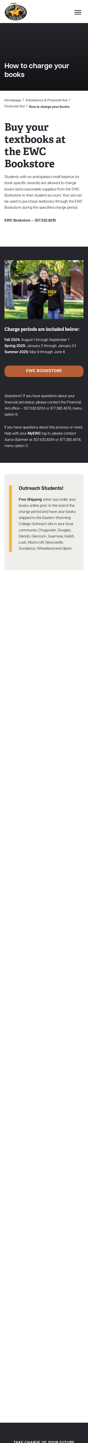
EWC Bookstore (44, 371)
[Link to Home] (16, 12)
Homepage (13, 100)
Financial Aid (15, 106)
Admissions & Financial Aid (46, 100)
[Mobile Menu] (76, 13)
